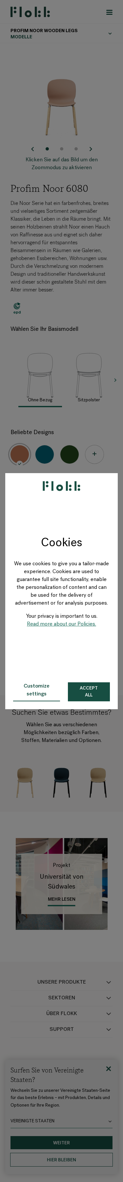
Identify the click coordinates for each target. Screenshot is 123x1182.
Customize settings (37, 690)
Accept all (89, 692)
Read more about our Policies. (61, 624)
